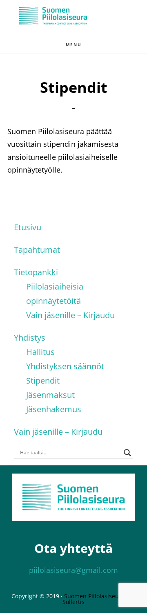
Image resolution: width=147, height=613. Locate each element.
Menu (74, 44)
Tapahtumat (37, 249)
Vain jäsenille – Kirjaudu (70, 315)
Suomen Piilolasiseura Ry (98, 596)
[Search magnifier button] (127, 452)
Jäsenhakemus (53, 409)
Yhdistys (29, 337)
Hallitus (40, 351)
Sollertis (73, 602)
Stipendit (43, 380)
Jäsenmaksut (50, 394)
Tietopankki (36, 272)
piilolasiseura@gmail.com (73, 570)
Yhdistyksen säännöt (65, 366)
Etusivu (27, 227)
